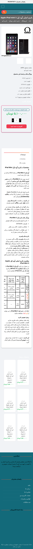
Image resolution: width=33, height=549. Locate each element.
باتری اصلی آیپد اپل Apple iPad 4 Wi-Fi (23, 405)
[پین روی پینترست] (11, 101)
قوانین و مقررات (25, 499)
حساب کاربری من (25, 495)
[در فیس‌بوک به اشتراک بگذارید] (18, 101)
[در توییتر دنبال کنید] (16, 473)
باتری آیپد (4, 21)
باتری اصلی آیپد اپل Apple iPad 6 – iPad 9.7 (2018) (9, 378)
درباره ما (27, 488)
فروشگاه (24, 21)
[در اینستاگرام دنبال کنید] (20, 473)
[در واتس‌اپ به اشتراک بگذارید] (21, 101)
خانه (30, 21)
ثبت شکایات (26, 502)
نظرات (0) (23, 163)
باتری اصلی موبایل (14, 21)
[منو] (2, 6)
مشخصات (23, 159)
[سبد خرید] (6, 6)
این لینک (25, 313)
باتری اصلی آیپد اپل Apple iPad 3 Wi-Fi (9, 405)
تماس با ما (27, 492)
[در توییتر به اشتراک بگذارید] (16, 101)
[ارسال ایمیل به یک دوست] (13, 101)
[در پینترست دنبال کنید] (13, 473)
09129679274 (11, 1)
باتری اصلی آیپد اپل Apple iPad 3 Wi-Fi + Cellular (23, 377)
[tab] (16, 155)
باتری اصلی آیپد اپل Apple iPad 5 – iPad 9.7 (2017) (23, 432)
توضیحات (23, 154)
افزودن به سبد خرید (16, 126)
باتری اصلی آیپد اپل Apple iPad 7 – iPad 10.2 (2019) (9, 432)
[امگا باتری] (24, 7)
